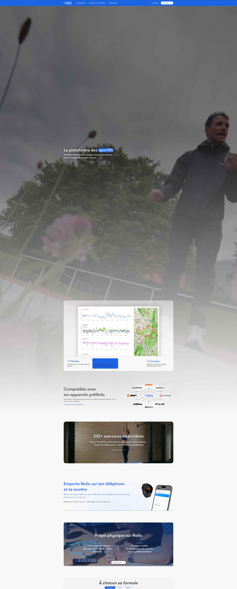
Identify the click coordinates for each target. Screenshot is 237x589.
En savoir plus (117, 562)
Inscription (165, 3)
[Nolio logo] (68, 3)
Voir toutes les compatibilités (73, 405)
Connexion (155, 3)
